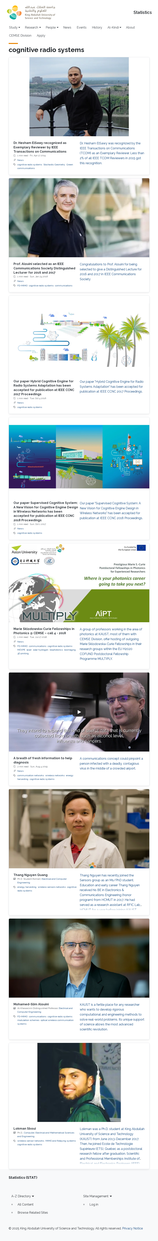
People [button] (51, 27)
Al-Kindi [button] (113, 27)
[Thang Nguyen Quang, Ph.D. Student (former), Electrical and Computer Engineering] (79, 828)
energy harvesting (26, 887)
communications (63, 285)
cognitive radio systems (29, 164)
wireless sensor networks (30, 1140)
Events (82, 27)
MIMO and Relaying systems (60, 1140)
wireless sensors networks (52, 887)
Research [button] (31, 27)
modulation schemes (28, 1020)
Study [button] (13, 27)
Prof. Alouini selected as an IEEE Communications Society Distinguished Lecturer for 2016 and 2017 (44, 268)
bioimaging (70, 649)
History (97, 27)
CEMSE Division (20, 35)
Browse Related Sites (33, 1212)
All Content (26, 1204)
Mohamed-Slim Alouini (31, 1004)
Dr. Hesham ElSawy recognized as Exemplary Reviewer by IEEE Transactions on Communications (39, 147)
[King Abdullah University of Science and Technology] (31, 12)
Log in (93, 1204)
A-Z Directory (21, 1196)
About (130, 27)
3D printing (23, 653)
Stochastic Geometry (54, 164)
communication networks (30, 775)
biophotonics (56, 649)
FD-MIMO (22, 285)
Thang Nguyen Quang (30, 875)
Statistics (143, 12)
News (67, 27)
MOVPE (21, 649)
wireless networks (55, 775)
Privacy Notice (132, 1228)
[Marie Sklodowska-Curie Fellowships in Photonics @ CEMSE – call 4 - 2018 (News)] (79, 582)
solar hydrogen (40, 649)
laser (29, 649)
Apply (41, 35)
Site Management (95, 1196)
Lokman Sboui (24, 1128)
